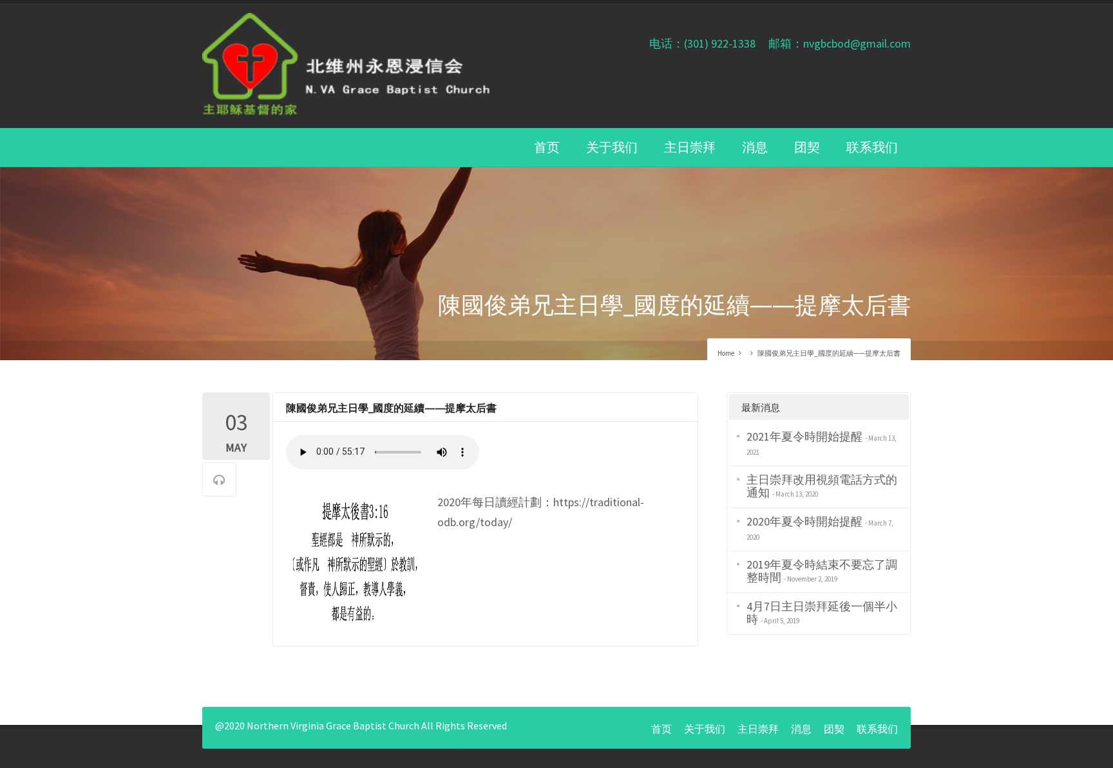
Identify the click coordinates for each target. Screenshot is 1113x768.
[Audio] (219, 480)
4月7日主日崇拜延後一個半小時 (822, 612)
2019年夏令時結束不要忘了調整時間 (822, 571)
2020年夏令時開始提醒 (804, 521)
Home (726, 353)
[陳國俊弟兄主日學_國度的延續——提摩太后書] (355, 562)
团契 (807, 147)
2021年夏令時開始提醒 (804, 436)
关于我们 (612, 147)
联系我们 (872, 147)
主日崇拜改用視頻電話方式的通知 (822, 486)
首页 (547, 147)
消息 (755, 147)
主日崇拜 (690, 147)
